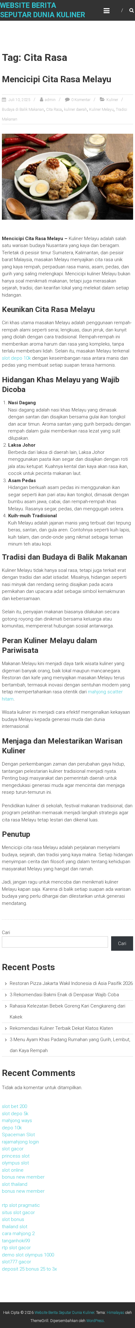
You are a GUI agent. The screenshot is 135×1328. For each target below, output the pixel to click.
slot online (13, 1170)
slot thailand (14, 1184)
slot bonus (13, 1219)
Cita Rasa (54, 109)
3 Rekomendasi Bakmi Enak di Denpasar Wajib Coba (64, 994)
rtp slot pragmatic (21, 1205)
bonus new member (23, 1177)
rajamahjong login (20, 1142)
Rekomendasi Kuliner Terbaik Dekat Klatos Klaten (61, 1028)
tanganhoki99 (16, 1241)
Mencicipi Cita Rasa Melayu (56, 79)
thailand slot (14, 1226)
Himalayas (115, 1312)
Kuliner (112, 100)
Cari (6, 932)
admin (50, 100)
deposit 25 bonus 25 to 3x (29, 1269)
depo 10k (12, 1128)
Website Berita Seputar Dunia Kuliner (64, 1312)
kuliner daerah (75, 109)
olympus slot (15, 1163)
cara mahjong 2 (18, 1233)
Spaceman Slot (18, 1134)
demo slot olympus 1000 (28, 1255)
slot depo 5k (15, 1113)
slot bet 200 (14, 1106)
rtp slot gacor (16, 1247)
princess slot (16, 1156)
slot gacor (13, 1149)
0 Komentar (80, 100)
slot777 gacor (16, 1262)
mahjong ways (17, 1120)
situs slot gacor (18, 1212)
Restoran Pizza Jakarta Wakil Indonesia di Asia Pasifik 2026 (71, 983)
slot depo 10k (16, 358)
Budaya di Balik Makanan (23, 109)
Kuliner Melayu (101, 109)
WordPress (95, 1321)
